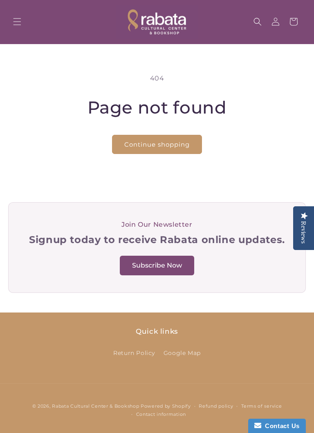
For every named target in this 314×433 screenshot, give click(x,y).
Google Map (182, 353)
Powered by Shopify (166, 406)
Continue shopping (157, 144)
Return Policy (134, 353)
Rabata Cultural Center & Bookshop (95, 406)
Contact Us (280, 425)
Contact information (161, 414)
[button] (17, 22)
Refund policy (216, 406)
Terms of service (261, 406)
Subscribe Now (157, 265)
